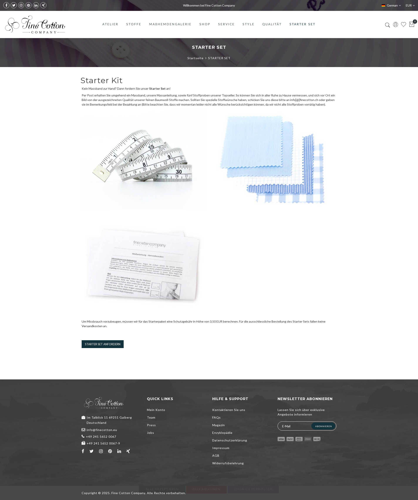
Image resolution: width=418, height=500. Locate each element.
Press (151, 425)
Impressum (220, 448)
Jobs (150, 432)
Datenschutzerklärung (229, 440)
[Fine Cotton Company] (34, 24)
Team (151, 417)
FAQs (216, 417)
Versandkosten (92, 326)
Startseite (195, 58)
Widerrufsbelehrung (228, 463)
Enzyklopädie (222, 432)
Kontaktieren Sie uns (228, 410)
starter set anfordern (102, 344)
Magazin (218, 425)
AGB (215, 455)
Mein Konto (156, 410)
